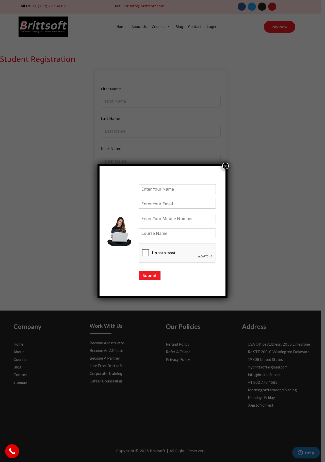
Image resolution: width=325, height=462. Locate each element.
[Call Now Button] (12, 451)
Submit (150, 275)
